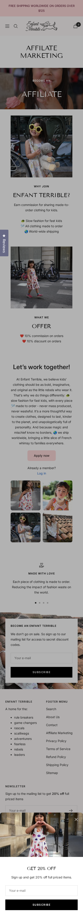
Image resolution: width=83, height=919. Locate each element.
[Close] (76, 819)
